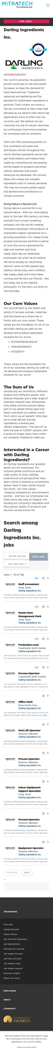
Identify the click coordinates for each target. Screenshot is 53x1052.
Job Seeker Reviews (13, 954)
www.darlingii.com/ (15, 74)
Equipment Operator (31, 848)
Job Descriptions (12, 944)
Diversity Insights (12, 973)
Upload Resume (11, 929)
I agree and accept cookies (27, 1047)
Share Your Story (12, 978)
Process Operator (29, 673)
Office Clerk (25, 701)
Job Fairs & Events (12, 959)
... (4, 878)
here (46, 1036)
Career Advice (10, 934)
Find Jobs (8, 924)
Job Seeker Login (12, 963)
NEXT (27, 873)
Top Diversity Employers (15, 939)
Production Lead (28, 644)
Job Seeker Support (13, 968)
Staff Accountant (28, 584)
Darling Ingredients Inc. (29, 590)
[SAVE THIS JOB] (47, 578)
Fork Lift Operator (29, 730)
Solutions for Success (14, 949)
